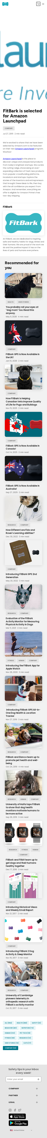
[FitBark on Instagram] (10, 1110)
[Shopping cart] (38, 4)
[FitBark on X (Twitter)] (19, 1110)
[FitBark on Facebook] (15, 1110)
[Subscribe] (37, 1079)
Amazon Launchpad (24, 148)
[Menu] (43, 4)
